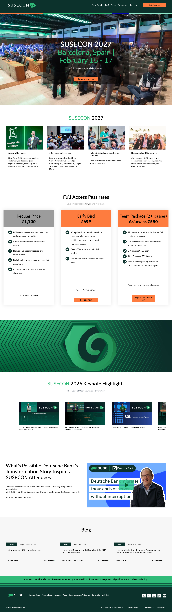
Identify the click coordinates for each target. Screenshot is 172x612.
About (65, 595)
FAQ (107, 5)
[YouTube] (144, 595)
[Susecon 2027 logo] (22, 5)
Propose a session (86, 79)
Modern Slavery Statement (51, 595)
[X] (154, 595)
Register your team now (143, 298)
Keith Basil (13, 561)
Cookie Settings (133, 607)
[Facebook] (149, 595)
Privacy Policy (149, 607)
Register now (154, 5)
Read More (49, 561)
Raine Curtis (121, 561)
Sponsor (133, 5)
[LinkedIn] (159, 595)
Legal (38, 595)
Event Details (97, 5)
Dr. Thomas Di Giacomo (73, 561)
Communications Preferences (79, 595)
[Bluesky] (164, 595)
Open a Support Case (18, 607)
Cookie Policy (160, 607)
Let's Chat (105, 595)
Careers (32, 595)
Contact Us (96, 595)
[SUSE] (16, 595)
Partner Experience (119, 5)
